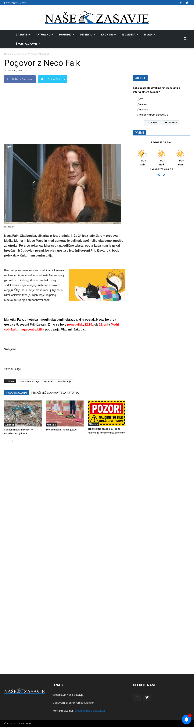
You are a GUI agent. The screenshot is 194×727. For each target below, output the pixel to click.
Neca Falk (49, 381)
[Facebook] (181, 2)
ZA (141, 99)
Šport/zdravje (26, 43)
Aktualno (43, 34)
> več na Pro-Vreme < (161, 169)
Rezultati (171, 122)
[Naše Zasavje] (97, 17)
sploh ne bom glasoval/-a (154, 114)
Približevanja (64, 381)
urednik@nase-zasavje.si (90, 710)
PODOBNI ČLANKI (16, 392)
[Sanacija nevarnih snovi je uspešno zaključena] (23, 413)
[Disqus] (64, 503)
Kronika (107, 34)
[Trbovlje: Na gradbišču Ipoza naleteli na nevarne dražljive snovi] (106, 413)
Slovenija (128, 34)
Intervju (86, 34)
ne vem (144, 109)
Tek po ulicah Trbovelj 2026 (61, 429)
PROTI (143, 104)
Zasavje (21, 34)
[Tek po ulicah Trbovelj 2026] (65, 413)
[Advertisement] (64, 115)
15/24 (142, 162)
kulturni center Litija (29, 381)
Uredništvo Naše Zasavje (67, 694)
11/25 (180, 162)
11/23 (161, 162)
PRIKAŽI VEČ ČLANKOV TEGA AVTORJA (55, 392)
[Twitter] (187, 2)
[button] (185, 39)
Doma (7, 54)
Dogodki (65, 34)
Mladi (148, 34)
